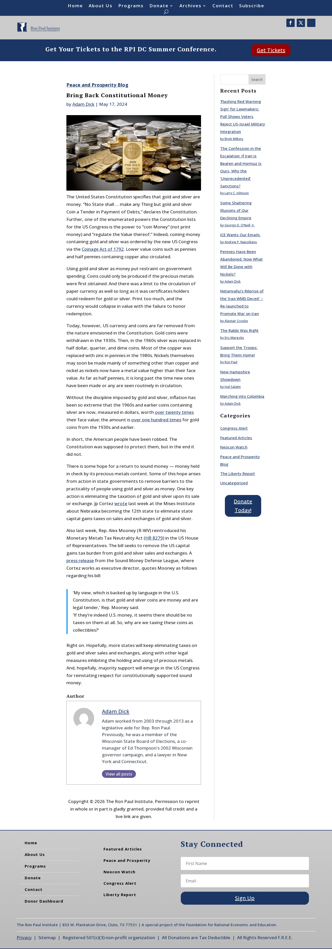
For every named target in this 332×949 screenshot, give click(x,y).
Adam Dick (83, 104)
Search (257, 79)
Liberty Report (119, 894)
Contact (222, 6)
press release (80, 560)
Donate (159, 6)
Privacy (24, 937)
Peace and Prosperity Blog (97, 85)
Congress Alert (234, 428)
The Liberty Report (237, 473)
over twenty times (174, 412)
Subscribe (251, 6)
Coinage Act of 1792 (103, 249)
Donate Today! (243, 506)
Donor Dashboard (44, 901)
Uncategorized (234, 482)
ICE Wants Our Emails (240, 234)
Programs (131, 6)
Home (75, 6)
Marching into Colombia (242, 396)
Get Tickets (271, 50)
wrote (120, 503)
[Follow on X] (301, 23)
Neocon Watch (233, 447)
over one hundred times (156, 420)
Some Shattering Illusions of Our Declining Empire (236, 210)
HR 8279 (154, 538)
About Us (101, 6)
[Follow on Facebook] (290, 23)
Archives (190, 6)
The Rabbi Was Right (239, 330)
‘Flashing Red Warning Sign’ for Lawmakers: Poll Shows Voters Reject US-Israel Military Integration (242, 116)
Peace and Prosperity (126, 860)
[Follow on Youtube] (311, 23)
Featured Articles (236, 437)
